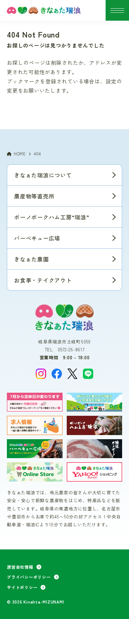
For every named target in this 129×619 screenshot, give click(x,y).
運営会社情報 (20, 567)
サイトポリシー (22, 587)
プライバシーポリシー (29, 577)
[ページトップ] (115, 605)
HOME (20, 153)
